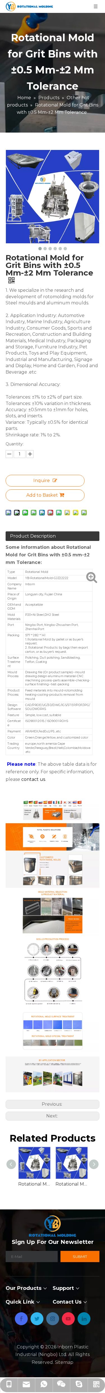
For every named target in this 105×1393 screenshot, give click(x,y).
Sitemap (64, 1362)
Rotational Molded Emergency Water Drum (34, 1184)
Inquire (41, 480)
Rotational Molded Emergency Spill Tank (71, 1184)
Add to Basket (42, 495)
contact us (33, 779)
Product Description (33, 536)
